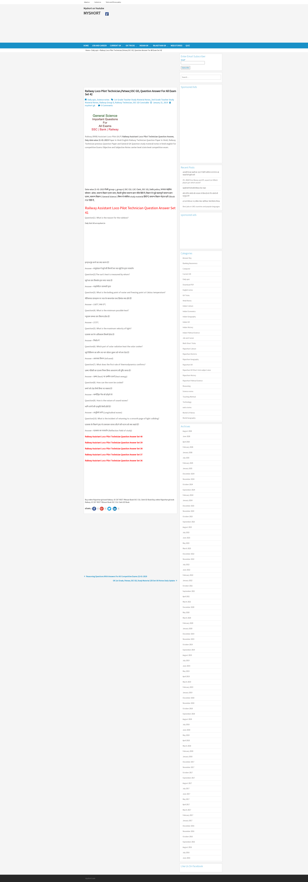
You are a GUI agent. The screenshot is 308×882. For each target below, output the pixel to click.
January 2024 (187, 500)
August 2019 (187, 655)
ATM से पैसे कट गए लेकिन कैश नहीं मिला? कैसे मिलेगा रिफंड (201, 201)
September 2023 (189, 522)
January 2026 (187, 452)
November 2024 (188, 479)
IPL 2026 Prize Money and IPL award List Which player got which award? (200, 181)
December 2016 (188, 826)
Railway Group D (106, 102)
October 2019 (188, 644)
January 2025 (187, 468)
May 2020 (186, 612)
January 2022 (187, 580)
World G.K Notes (189, 413)
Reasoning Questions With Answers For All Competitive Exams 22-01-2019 (116, 576)
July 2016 (186, 852)
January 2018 (187, 756)
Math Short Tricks (189, 343)
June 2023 (186, 538)
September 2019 (189, 650)
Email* (183, 60)
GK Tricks (186, 295)
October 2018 (188, 708)
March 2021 (187, 602)
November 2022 (188, 559)
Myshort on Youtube (94, 8)
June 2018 (186, 730)
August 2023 (187, 527)
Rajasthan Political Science (193, 381)
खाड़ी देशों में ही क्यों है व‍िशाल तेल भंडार (194, 188)
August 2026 (187, 431)
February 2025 (188, 463)
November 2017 (188, 767)
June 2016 (186, 858)
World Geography (189, 418)
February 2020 (188, 623)
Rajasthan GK (188, 365)
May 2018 (186, 735)
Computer (186, 269)
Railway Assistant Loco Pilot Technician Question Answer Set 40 (113, 436)
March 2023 (187, 548)
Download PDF (188, 285)
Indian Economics (189, 311)
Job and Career (188, 338)
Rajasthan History (189, 375)
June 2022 (186, 570)
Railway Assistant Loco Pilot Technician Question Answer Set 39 (113, 442)
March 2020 (187, 618)
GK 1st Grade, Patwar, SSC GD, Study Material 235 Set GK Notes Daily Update (144, 580)
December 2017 (188, 762)
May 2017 (186, 799)
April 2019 (186, 676)
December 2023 (188, 506)
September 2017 (189, 778)
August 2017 (187, 783)
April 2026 (186, 442)
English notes (188, 290)
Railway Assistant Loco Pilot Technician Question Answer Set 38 (113, 448)
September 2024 (189, 490)
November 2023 (188, 511)
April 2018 (186, 740)
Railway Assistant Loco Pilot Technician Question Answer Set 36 (113, 460)
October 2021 (188, 586)
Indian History (188, 327)
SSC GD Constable (141, 102)
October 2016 (188, 836)
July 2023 (186, 532)
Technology (187, 402)
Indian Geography (189, 316)
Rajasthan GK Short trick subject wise (197, 370)
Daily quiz (94, 50)
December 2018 (188, 698)
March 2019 (187, 682)
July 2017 (186, 788)
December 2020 (188, 607)
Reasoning (187, 386)
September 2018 (189, 714)
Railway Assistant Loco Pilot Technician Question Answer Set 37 (113, 454)
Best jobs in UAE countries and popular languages (201, 206)
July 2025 (186, 458)
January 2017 (187, 820)
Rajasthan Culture (189, 349)
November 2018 (188, 703)
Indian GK (186, 322)
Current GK (187, 274)
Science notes (103, 99)
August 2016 (187, 847)
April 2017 (186, 804)
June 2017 (186, 794)
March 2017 (187, 810)
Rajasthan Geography (191, 359)
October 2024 (188, 484)
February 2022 (188, 575)
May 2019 (186, 671)
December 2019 (188, 634)
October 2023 (188, 516)
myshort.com (90, 878)
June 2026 (186, 436)
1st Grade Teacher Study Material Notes (132, 99)
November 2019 (188, 639)
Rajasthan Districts (190, 354)
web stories (187, 407)
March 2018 (187, 746)
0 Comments (107, 105)
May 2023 (186, 543)
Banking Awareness (190, 263)
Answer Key (187, 258)
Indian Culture (188, 306)
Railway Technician (123, 102)
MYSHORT (92, 12)
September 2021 (189, 591)
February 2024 (188, 495)
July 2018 (186, 724)
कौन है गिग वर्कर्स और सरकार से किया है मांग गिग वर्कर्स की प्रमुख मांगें (200, 194)
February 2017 (188, 815)
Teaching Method (189, 397)
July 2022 (186, 564)
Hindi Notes (187, 301)
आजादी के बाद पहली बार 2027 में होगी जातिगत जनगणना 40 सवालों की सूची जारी (201, 173)
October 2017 (188, 772)
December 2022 (188, 554)
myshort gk (90, 105)
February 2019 (188, 687)
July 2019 (186, 660)
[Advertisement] (167, 23)
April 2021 (186, 596)
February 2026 (188, 447)
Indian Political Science (191, 333)
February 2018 (188, 751)
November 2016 (188, 831)
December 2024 (188, 474)
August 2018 (187, 719)
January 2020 (187, 628)
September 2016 (189, 842)
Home (87, 50)
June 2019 (186, 666)
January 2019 (187, 692)
